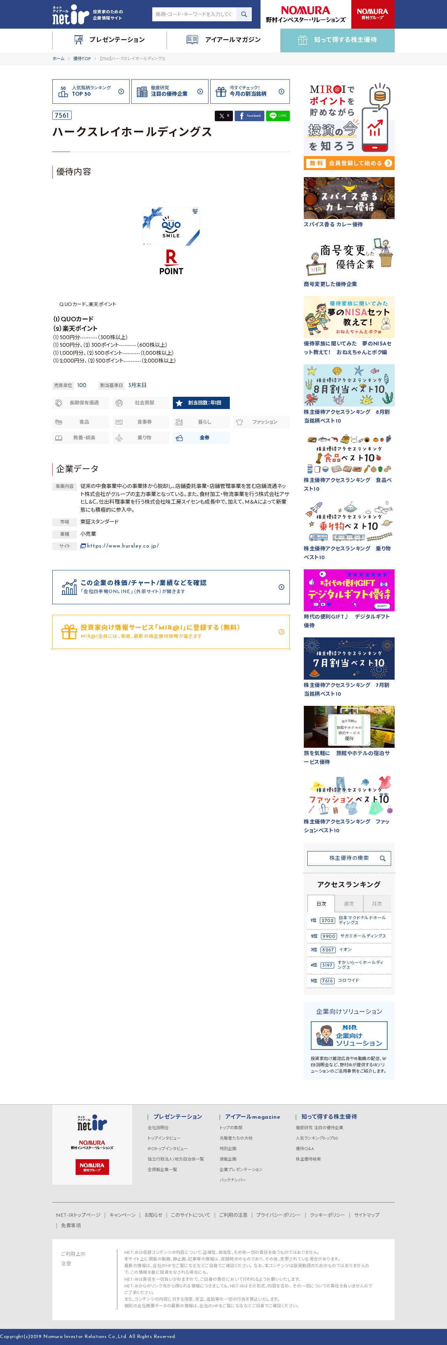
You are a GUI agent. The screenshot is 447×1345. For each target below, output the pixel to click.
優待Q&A (305, 1149)
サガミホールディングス (363, 936)
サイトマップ (367, 1215)
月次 (377, 904)
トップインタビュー (164, 1138)
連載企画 (228, 1159)
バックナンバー (233, 1180)
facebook (254, 116)
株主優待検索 (308, 1159)
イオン (345, 950)
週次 (349, 904)
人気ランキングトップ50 (317, 1138)
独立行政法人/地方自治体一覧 (176, 1159)
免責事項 (71, 1226)
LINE (282, 116)
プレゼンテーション (178, 1117)
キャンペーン (122, 1215)
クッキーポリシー (327, 1215)
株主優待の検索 (349, 858)
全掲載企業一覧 (162, 1170)
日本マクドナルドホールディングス (362, 920)
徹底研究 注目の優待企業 (319, 1128)
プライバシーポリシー (278, 1215)
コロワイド (348, 981)
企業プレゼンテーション (241, 1170)
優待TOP (82, 59)
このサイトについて (191, 1215)
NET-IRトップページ (78, 1215)
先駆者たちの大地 (236, 1138)
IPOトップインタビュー (168, 1149)
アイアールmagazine (252, 1117)
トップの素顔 (231, 1128)
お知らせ (153, 1215)
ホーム (58, 59)
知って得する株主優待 (329, 1117)
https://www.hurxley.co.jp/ (123, 546)
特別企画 (228, 1149)
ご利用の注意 (233, 1215)
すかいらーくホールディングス (360, 965)
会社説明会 (158, 1128)
